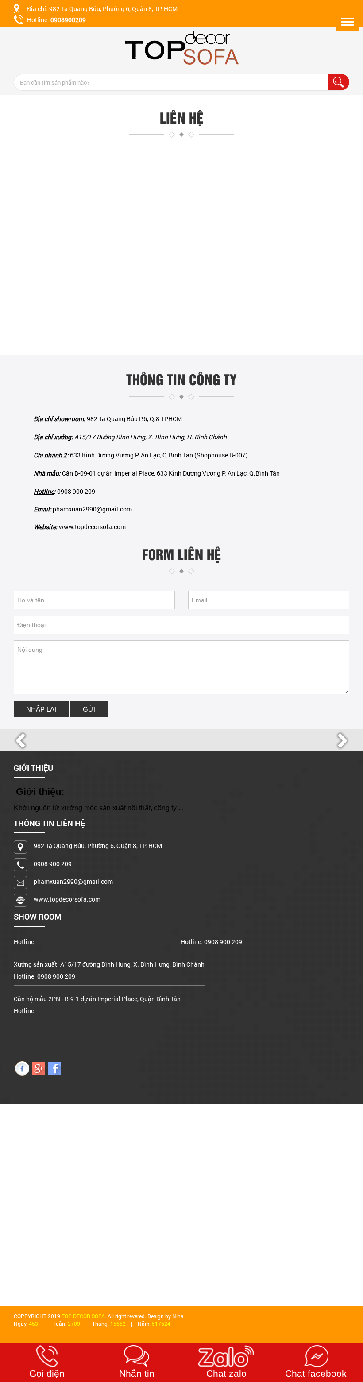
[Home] (181, 48)
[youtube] (38, 1068)
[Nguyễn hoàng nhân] (22, 1068)
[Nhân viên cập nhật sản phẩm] (54, 1068)
